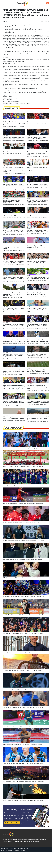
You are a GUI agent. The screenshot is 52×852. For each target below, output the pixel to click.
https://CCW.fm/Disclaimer (39, 92)
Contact (23, 850)
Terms (2, 850)
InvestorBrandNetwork (24, 103)
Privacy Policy (9, 850)
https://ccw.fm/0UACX (34, 41)
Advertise (16, 850)
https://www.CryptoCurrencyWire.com (28, 88)
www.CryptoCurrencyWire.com (10, 98)
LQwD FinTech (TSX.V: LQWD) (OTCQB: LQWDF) (37, 51)
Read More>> (6, 57)
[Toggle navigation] (47, 3)
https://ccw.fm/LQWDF (19, 61)
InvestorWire (27, 68)
